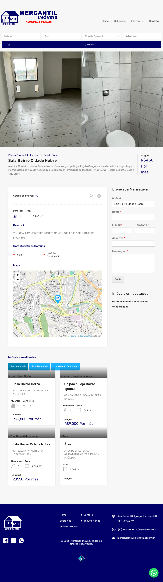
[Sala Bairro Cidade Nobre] (57, 299)
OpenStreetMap (86, 335)
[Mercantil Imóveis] (29, 16)
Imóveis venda (92, 521)
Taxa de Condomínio (53, 254)
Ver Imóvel (32, 376)
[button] (154, 573)
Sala (19, 254)
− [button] (18, 280)
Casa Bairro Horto (26, 384)
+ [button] (18, 275)
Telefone (142, 225)
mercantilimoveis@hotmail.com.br (136, 537)
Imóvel (116, 198)
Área (67, 444)
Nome (116, 211)
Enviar (118, 279)
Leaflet (73, 335)
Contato (154, 20)
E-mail (117, 225)
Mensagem (120, 251)
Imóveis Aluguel (69, 526)
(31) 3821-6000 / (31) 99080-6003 (137, 529)
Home (105, 20)
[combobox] (21, 36)
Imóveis (135, 20)
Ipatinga (34, 155)
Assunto (118, 238)
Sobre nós (120, 20)
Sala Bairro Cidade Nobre (31, 444)
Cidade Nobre (51, 155)
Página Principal (17, 155)
